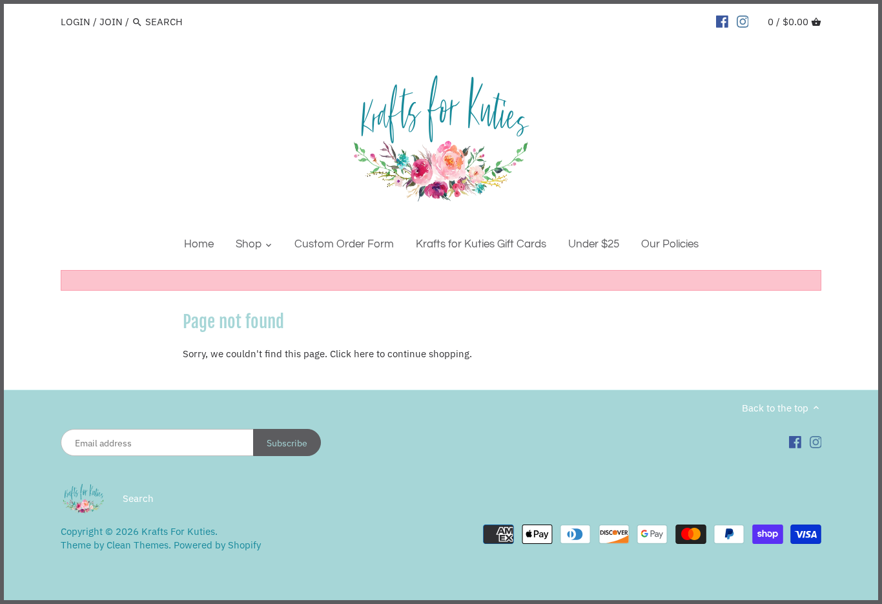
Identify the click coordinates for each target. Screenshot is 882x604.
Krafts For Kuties (178, 531)
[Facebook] (722, 21)
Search (138, 498)
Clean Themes (138, 545)
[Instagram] (743, 21)
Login (75, 22)
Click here (352, 354)
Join (111, 22)
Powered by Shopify (217, 545)
